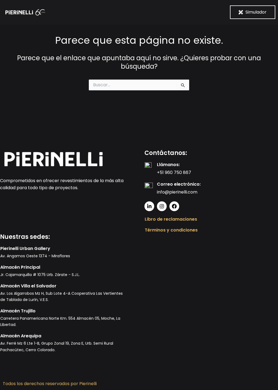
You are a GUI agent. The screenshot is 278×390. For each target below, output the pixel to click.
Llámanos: (168, 164)
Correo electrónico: (179, 184)
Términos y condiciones (171, 230)
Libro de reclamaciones (171, 219)
